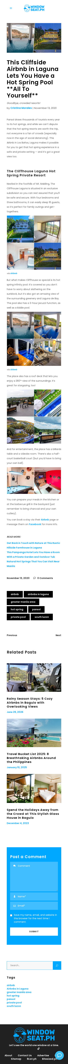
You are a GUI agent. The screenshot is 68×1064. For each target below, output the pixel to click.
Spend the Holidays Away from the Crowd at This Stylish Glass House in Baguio (33, 814)
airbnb (15, 594)
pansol (36, 609)
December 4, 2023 (18, 823)
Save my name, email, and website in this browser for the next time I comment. (35, 918)
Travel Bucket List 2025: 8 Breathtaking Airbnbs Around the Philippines (31, 758)
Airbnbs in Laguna (38, 594)
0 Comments (45, 578)
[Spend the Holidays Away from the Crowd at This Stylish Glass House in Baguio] (34, 788)
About (8, 1055)
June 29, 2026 (15, 712)
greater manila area (23, 601)
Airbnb (13, 273)
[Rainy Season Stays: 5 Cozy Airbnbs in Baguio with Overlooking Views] (34, 677)
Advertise (43, 1055)
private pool (18, 617)
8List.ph (31, 1059)
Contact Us (25, 1055)
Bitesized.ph (49, 1059)
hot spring (17, 609)
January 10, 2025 (17, 767)
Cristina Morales (21, 108)
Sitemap (16, 1059)
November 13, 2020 (18, 578)
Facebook (35, 524)
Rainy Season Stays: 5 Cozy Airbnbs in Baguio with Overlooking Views (30, 703)
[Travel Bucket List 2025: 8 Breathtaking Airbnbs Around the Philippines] (34, 733)
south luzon (42, 617)
